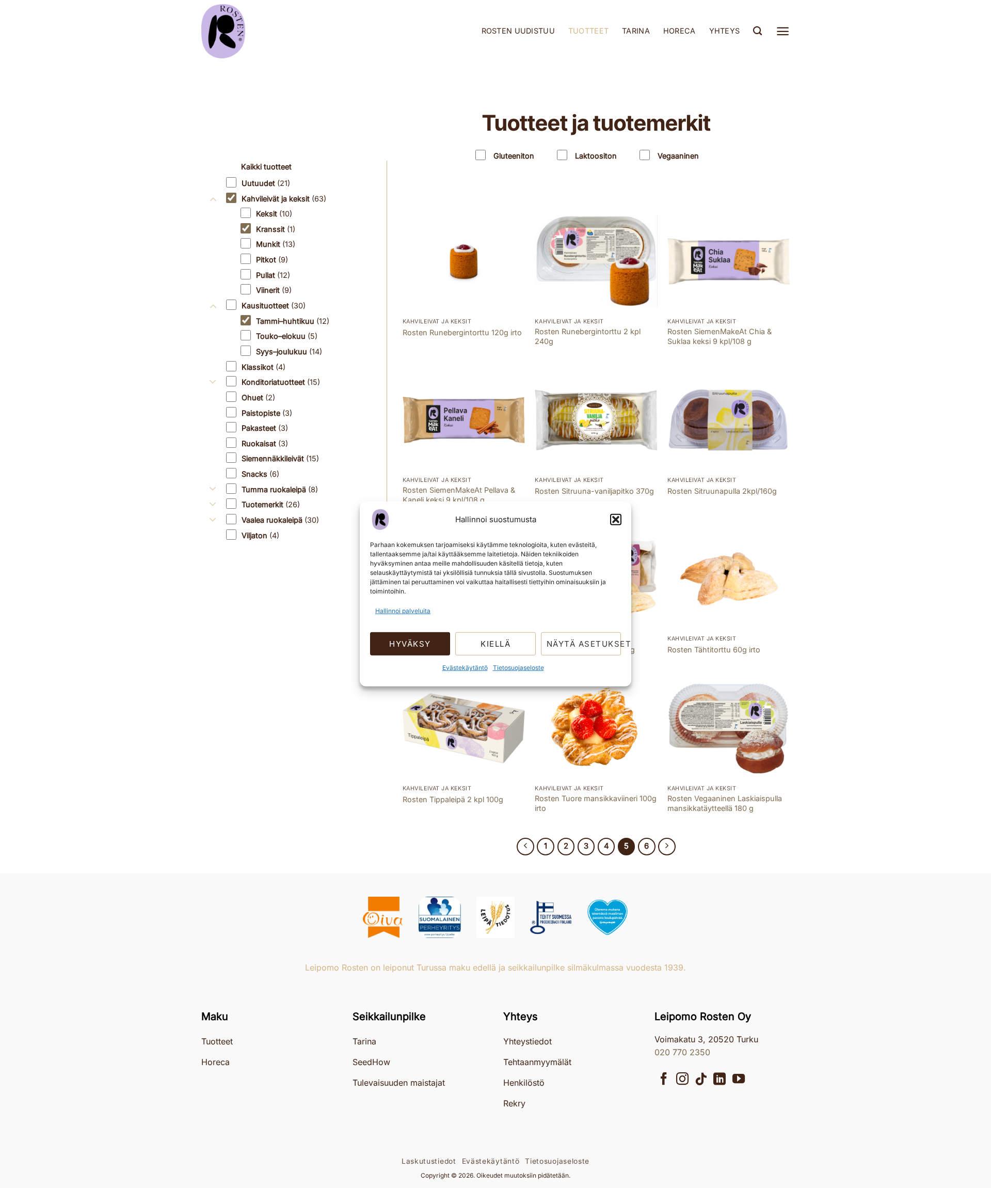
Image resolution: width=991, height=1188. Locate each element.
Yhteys (724, 30)
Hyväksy (410, 644)
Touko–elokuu (286, 336)
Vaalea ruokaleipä (280, 519)
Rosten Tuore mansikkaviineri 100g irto (596, 803)
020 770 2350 (682, 1052)
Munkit (275, 244)
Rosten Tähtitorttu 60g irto (713, 649)
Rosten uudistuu (518, 30)
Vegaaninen (678, 155)
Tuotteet (588, 30)
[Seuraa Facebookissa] (664, 1080)
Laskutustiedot (429, 1161)
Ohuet (258, 397)
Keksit (274, 213)
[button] (616, 519)
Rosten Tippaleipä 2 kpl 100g (453, 799)
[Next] (667, 846)
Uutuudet (266, 183)
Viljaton (260, 535)
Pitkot (272, 259)
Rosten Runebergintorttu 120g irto (462, 332)
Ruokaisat (265, 443)
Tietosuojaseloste (518, 667)
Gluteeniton (513, 155)
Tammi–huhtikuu (292, 321)
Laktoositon (596, 155)
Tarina (636, 30)
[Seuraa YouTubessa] (738, 1080)
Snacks (260, 474)
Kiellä (495, 644)
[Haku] (757, 31)
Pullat (273, 275)
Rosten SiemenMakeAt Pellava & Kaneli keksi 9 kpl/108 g (459, 495)
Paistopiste (267, 412)
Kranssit (275, 229)
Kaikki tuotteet (266, 166)
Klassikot (263, 367)
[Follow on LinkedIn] (719, 1080)
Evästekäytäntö (465, 667)
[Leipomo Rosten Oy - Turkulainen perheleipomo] (253, 31)
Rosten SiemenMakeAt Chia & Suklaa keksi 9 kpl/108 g (719, 336)
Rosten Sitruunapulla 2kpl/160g (722, 491)
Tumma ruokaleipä (280, 489)
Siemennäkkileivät (280, 458)
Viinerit (274, 290)
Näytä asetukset (584, 644)
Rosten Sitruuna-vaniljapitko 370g (594, 491)
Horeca (679, 30)
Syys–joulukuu (289, 351)
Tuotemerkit (271, 504)
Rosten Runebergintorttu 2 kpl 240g (588, 336)
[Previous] (525, 846)
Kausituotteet (274, 305)
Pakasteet (265, 428)
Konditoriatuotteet (281, 382)
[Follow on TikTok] (701, 1080)
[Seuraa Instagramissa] (682, 1080)
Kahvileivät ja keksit (284, 198)
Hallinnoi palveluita (402, 611)
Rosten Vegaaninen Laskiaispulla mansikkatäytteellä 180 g (724, 803)
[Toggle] (213, 183)
